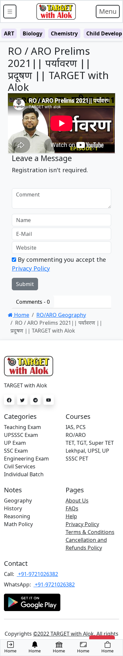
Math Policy (18, 524)
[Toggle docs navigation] (9, 11)
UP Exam (15, 442)
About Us (77, 500)
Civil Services (19, 466)
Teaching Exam (22, 427)
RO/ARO (76, 435)
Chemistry (64, 33)
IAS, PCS (76, 427)
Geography (18, 500)
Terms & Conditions (90, 532)
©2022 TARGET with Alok (63, 633)
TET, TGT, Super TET (90, 442)
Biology (32, 33)
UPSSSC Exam (21, 435)
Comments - (33, 301)
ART (9, 33)
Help (71, 516)
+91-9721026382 (37, 574)
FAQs (72, 508)
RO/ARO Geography (61, 314)
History (13, 508)
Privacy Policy (31, 268)
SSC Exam (16, 450)
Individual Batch (24, 474)
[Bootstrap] (56, 11)
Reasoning (17, 516)
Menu (107, 11)
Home (21, 314)
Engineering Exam (26, 458)
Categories (20, 416)
